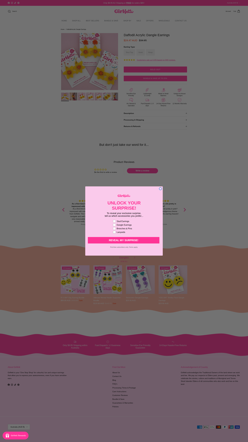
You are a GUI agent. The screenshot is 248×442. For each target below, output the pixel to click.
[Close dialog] (160, 188)
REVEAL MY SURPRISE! (123, 240)
